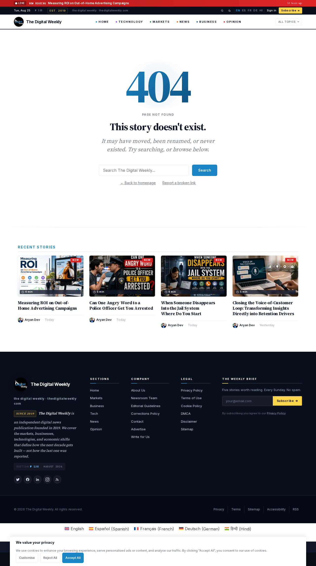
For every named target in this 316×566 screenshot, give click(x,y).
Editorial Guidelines (145, 406)
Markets (161, 21)
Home (104, 21)
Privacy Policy (191, 390)
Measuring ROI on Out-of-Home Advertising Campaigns (47, 305)
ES (244, 10)
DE (255, 10)
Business (208, 21)
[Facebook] (28, 479)
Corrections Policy (145, 413)
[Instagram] (47, 479)
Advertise (138, 429)
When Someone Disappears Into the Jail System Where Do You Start (188, 308)
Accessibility (276, 509)
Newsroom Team (144, 398)
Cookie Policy (191, 406)
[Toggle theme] (230, 11)
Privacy (219, 509)
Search (204, 170)
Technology (130, 21)
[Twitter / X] (18, 479)
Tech (94, 413)
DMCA (186, 413)
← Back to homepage (138, 183)
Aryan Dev (32, 320)
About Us (138, 390)
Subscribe (288, 10)
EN (238, 10)
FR (250, 10)
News (184, 21)
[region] (158, 551)
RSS (296, 509)
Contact (137, 421)
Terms (236, 509)
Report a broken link (179, 183)
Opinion (233, 21)
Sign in (271, 10)
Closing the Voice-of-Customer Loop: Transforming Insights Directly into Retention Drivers (263, 308)
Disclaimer (189, 421)
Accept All (72, 558)
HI (261, 10)
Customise (27, 558)
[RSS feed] (57, 479)
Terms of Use (191, 398)
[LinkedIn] (37, 479)
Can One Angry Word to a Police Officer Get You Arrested (121, 305)
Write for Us (140, 437)
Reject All (50, 558)
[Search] (222, 11)
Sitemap (187, 429)
